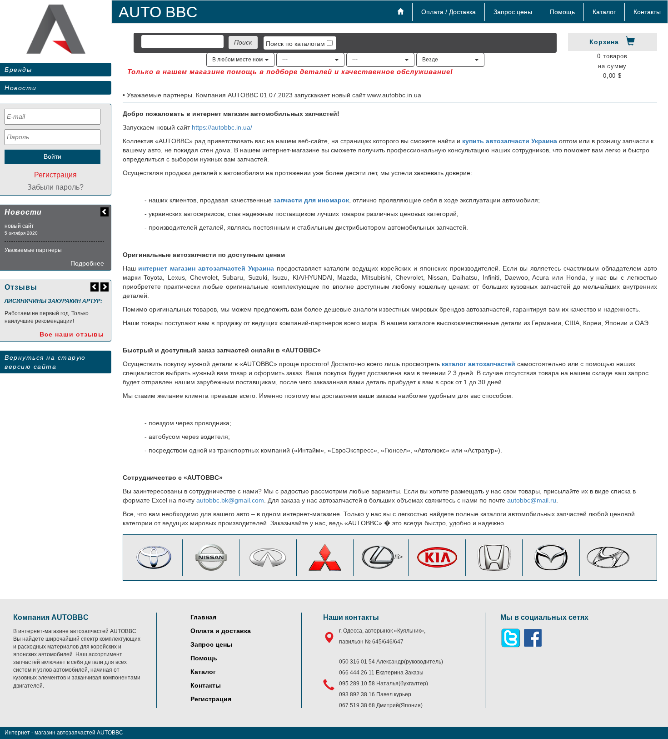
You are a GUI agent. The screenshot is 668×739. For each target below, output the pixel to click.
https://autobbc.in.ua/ (222, 127)
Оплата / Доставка (448, 11)
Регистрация (55, 175)
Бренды (18, 69)
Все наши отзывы (72, 334)
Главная (203, 617)
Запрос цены (513, 11)
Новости (21, 87)
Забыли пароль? (55, 187)
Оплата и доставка (220, 630)
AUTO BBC (158, 11)
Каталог (604, 11)
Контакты (647, 11)
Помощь (562, 11)
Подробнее (87, 263)
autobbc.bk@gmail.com (230, 500)
